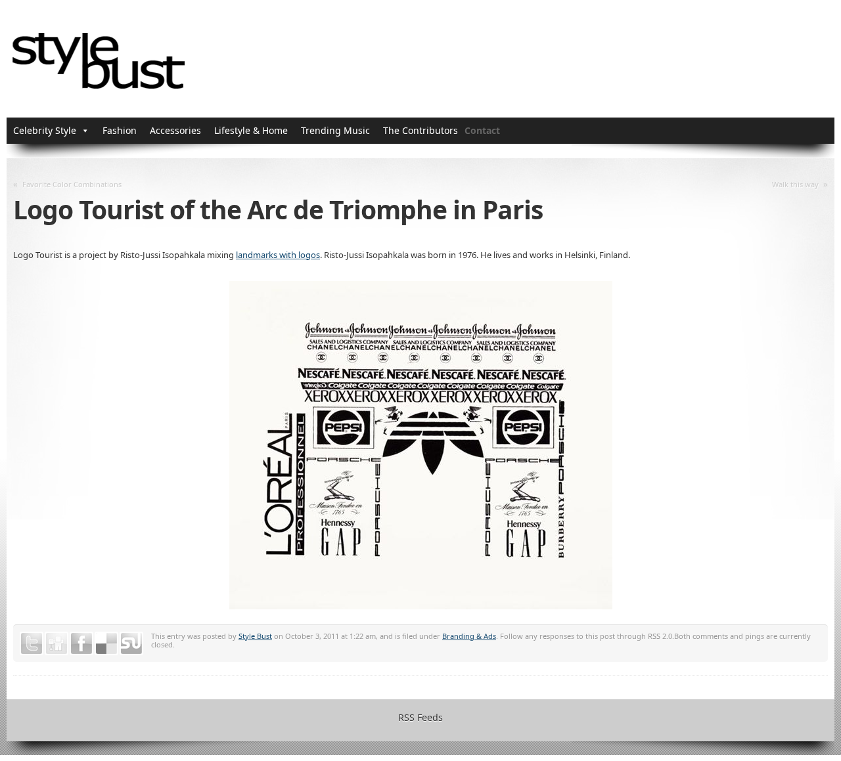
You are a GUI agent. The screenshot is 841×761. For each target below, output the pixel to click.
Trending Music (335, 130)
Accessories (175, 130)
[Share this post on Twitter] (31, 643)
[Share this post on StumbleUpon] (131, 643)
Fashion (119, 130)
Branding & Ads (469, 636)
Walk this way (795, 184)
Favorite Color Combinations (72, 184)
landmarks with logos (278, 255)
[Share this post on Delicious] (106, 643)
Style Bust (255, 636)
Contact (482, 130)
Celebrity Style (44, 130)
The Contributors (420, 130)
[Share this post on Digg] (56, 643)
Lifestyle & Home (251, 130)
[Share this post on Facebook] (81, 643)
